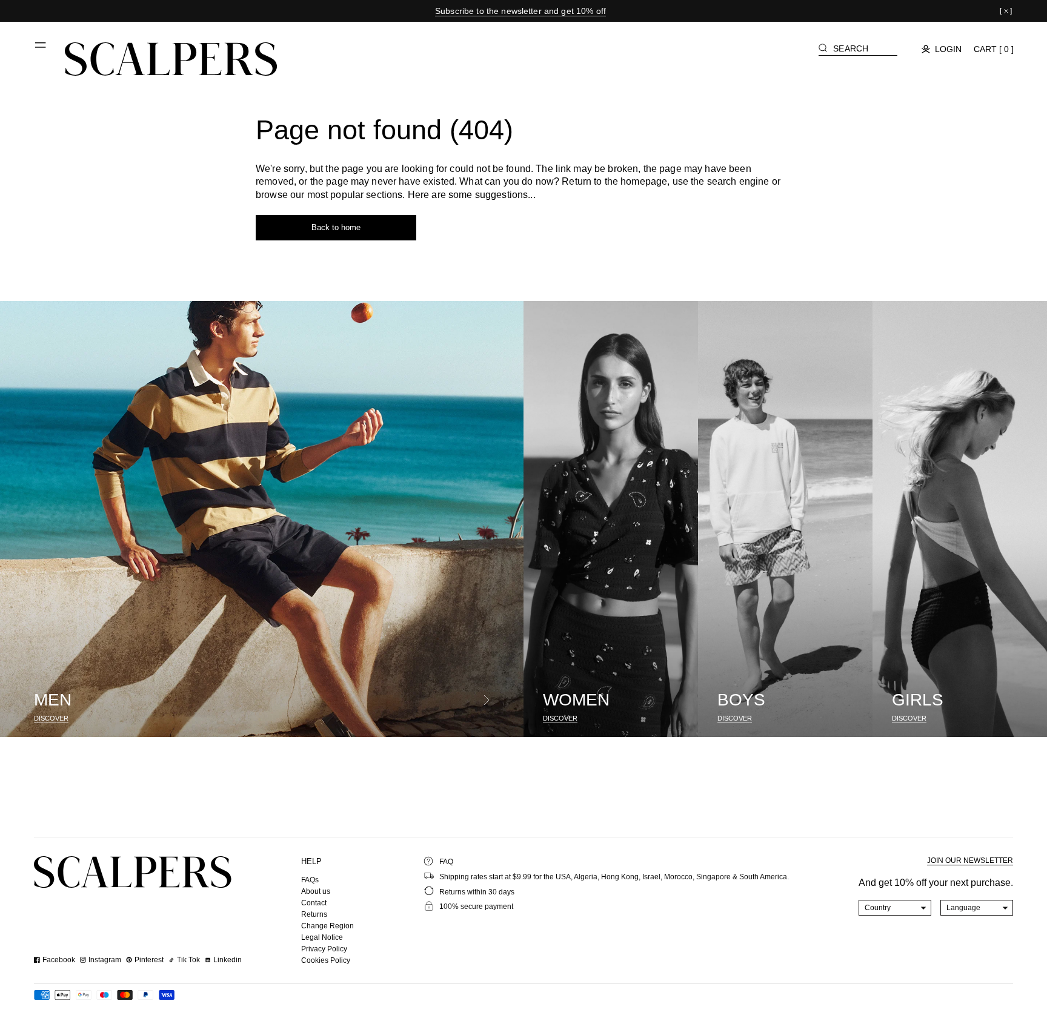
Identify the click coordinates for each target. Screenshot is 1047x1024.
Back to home (336, 227)
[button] (41, 49)
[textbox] (895, 907)
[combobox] (895, 907)
